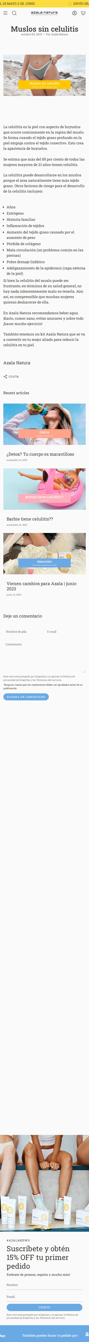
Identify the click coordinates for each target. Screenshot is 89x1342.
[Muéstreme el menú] (5, 13)
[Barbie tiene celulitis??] (44, 489)
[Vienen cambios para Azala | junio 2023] (44, 553)
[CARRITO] (83, 13)
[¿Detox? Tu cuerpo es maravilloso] (44, 424)
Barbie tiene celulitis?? (30, 519)
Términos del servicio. (49, 679)
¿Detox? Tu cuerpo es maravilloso (40, 454)
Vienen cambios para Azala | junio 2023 (41, 586)
